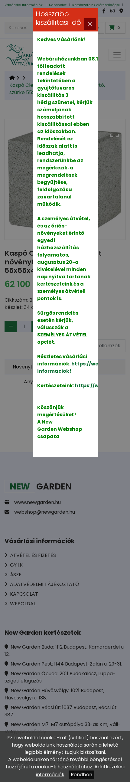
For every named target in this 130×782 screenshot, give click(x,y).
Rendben (81, 774)
